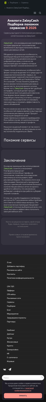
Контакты (11, 274)
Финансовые (12, 342)
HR (8, 353)
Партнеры (11, 321)
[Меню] (34, 12)
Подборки (14, 3)
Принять (23, 396)
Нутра (9, 338)
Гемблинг (11, 330)
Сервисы (24, 3)
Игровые (10, 361)
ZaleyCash (8, 43)
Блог (9, 310)
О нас (9, 262)
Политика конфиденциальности (20, 278)
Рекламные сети (14, 298)
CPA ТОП (10, 286)
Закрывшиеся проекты (16, 318)
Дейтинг (10, 334)
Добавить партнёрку (16, 266)
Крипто (10, 346)
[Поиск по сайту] (40, 12)
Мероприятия (12, 314)
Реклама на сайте (14, 270)
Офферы (10, 290)
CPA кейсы (11, 294)
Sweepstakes (12, 349)
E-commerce (12, 357)
